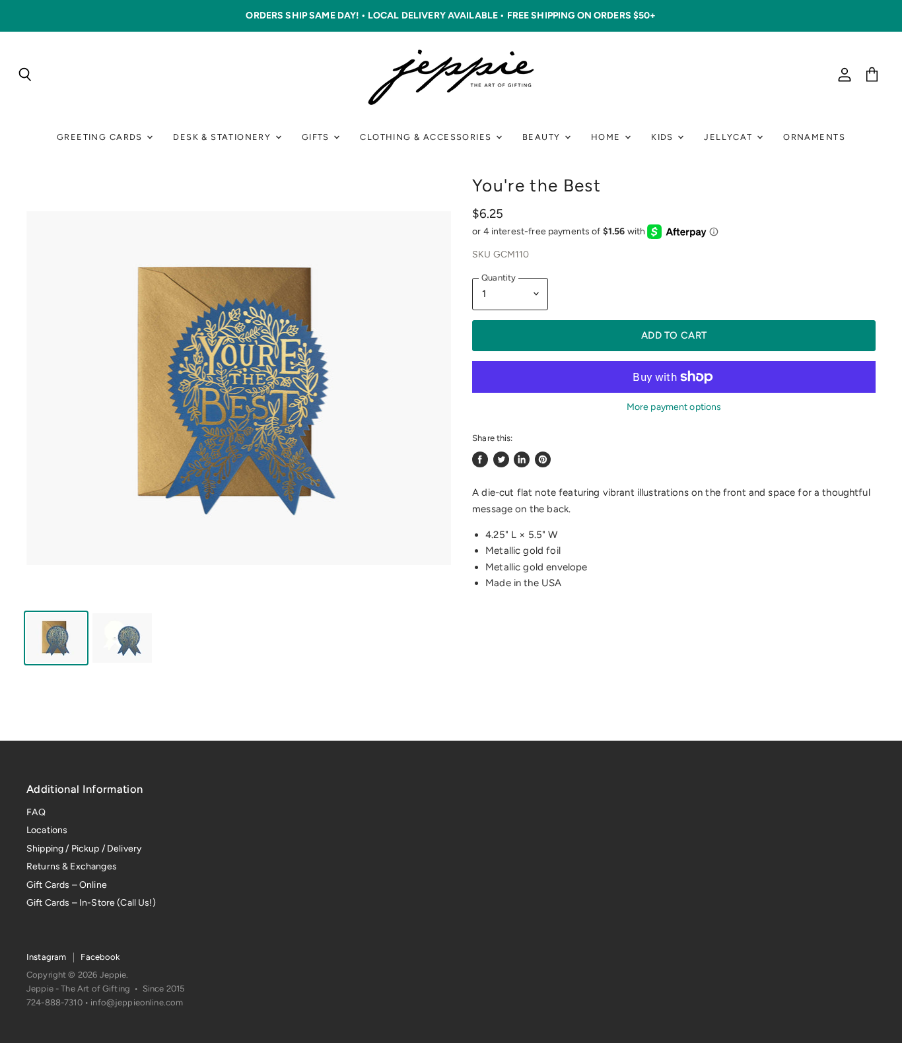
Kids (663, 137)
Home (607, 137)
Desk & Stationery (223, 137)
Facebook (100, 957)
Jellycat (729, 137)
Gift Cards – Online (66, 885)
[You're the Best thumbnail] (56, 638)
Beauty (542, 137)
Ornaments (814, 137)
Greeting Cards (101, 137)
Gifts (317, 137)
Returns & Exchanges (71, 866)
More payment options (674, 407)
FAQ (36, 812)
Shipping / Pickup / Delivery (83, 848)
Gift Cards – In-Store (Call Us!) (91, 902)
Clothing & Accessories (427, 137)
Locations (46, 830)
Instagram (46, 957)
